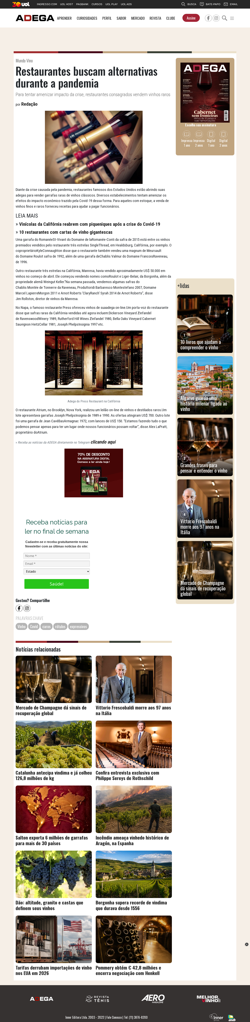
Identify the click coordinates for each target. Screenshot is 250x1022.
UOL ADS (126, 4)
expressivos (78, 626)
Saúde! (56, 584)
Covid (34, 626)
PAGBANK (82, 4)
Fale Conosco (114, 1017)
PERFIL (107, 18)
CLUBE (170, 18)
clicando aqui (102, 442)
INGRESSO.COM (47, 4)
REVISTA (155, 18)
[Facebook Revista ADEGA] (208, 17)
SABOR (121, 18)
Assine (191, 18)
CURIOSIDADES (87, 18)
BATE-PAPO (213, 4)
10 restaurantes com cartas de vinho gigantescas (65, 232)
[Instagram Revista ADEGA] (216, 17)
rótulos (60, 626)
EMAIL (234, 4)
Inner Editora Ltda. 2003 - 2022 (84, 1017)
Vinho (22, 626)
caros (46, 626)
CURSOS (97, 4)
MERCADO (138, 18)
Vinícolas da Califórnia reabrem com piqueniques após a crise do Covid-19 (89, 224)
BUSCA (192, 4)
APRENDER (64, 18)
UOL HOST (66, 4)
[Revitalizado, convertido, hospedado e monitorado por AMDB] (232, 1017)
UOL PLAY (111, 4)
